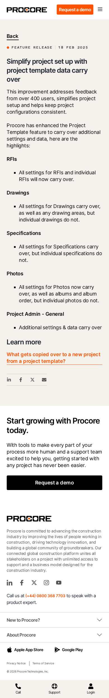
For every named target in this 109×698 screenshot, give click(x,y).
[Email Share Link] (44, 379)
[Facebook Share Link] (20, 379)
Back (13, 36)
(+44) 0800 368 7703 (45, 595)
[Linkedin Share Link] (9, 379)
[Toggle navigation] (100, 9)
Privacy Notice (16, 663)
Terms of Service (43, 663)
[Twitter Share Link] (32, 379)
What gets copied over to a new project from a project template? (53, 357)
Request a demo (75, 9)
